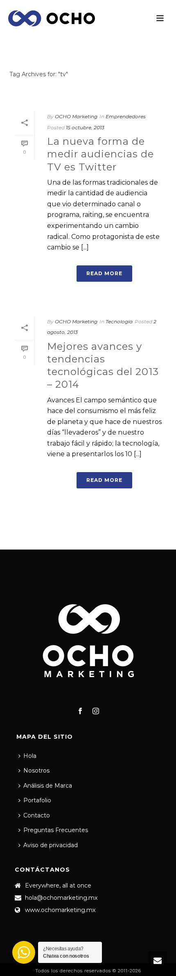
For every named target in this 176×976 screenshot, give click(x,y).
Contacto (36, 815)
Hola (29, 756)
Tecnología (119, 321)
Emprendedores (126, 116)
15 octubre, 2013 (85, 127)
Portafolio (37, 800)
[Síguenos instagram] (96, 711)
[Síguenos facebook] (80, 711)
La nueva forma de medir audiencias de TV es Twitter (100, 153)
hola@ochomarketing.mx (61, 897)
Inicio (86, 95)
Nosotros (36, 770)
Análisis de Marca (47, 785)
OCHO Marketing (76, 116)
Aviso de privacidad (50, 845)
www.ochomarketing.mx (60, 910)
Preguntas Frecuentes (55, 830)
